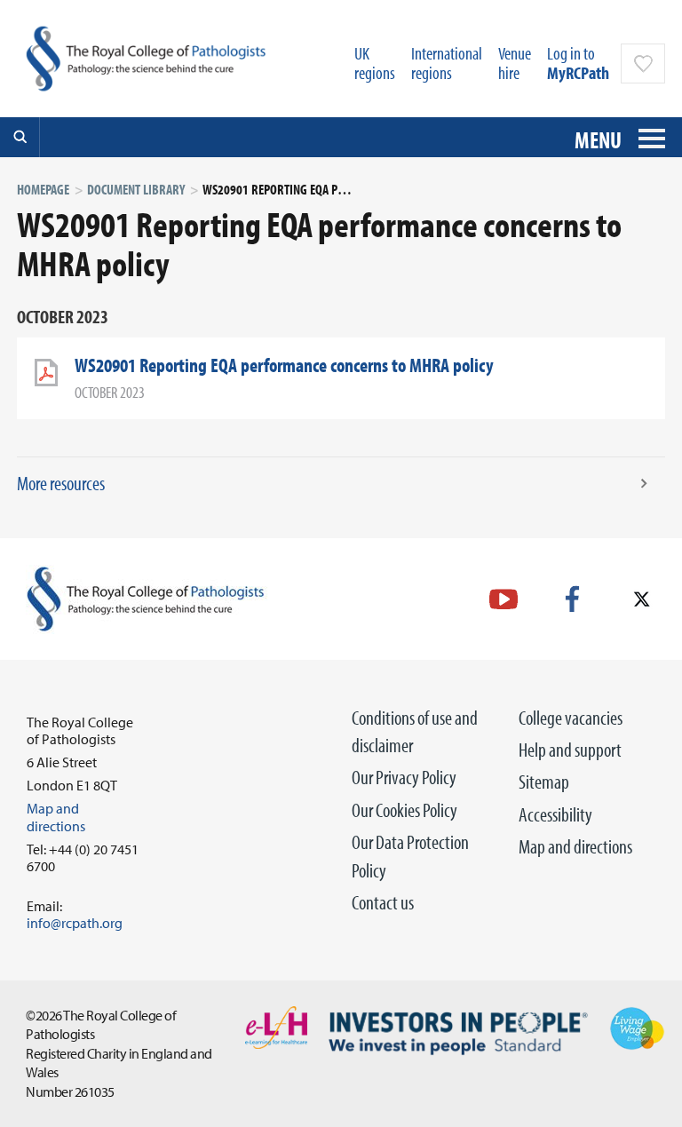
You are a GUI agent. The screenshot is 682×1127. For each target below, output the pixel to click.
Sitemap (544, 781)
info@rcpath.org (75, 923)
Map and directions (575, 846)
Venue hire (514, 62)
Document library (136, 189)
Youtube (503, 599)
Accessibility (555, 814)
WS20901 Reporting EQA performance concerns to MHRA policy (284, 365)
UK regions (374, 62)
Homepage (43, 189)
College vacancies (571, 717)
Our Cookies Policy (404, 810)
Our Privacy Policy (404, 777)
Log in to (578, 62)
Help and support (570, 749)
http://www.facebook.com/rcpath (572, 599)
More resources (61, 483)
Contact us (383, 902)
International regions (446, 62)
